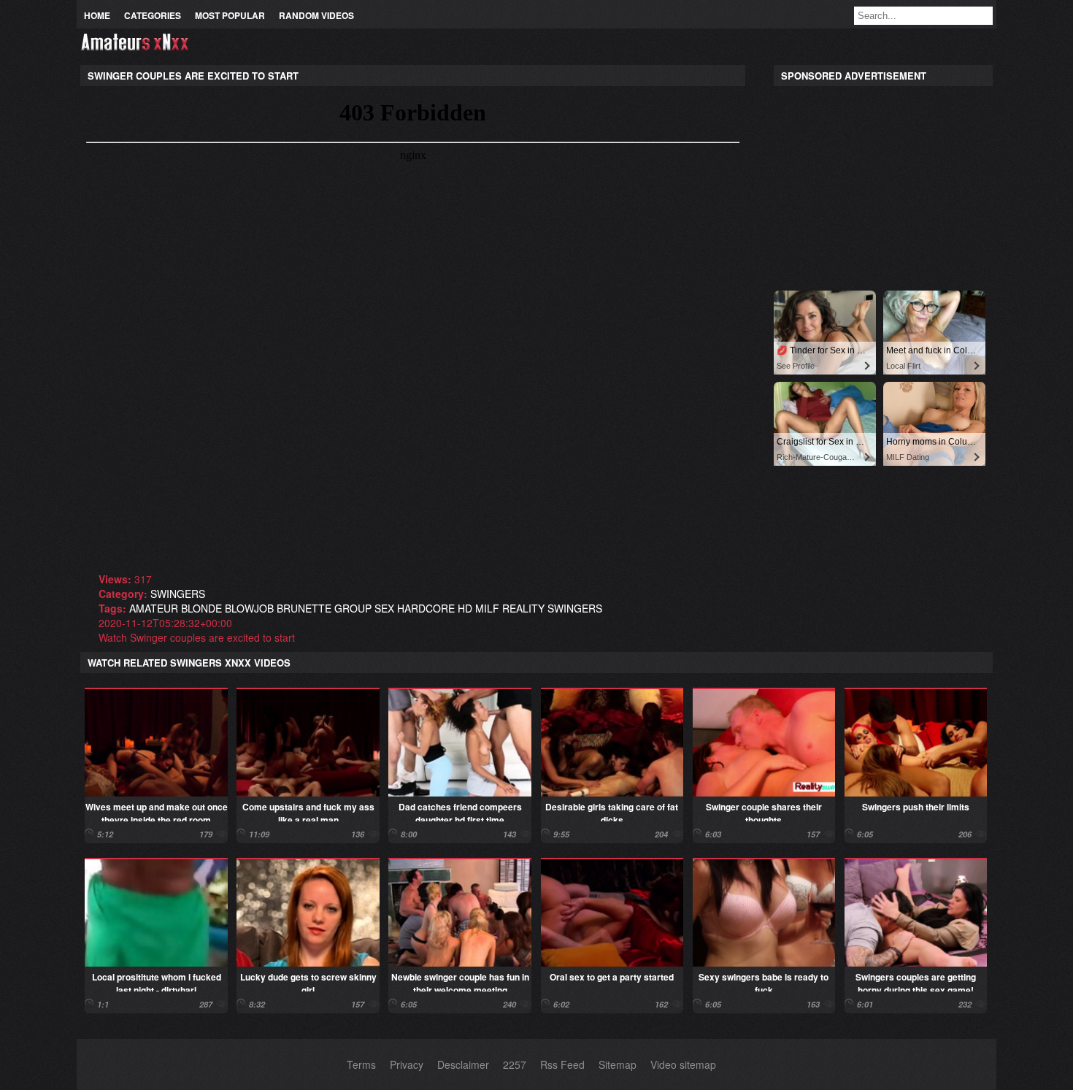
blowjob (249, 608)
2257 (514, 1064)
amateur (153, 608)
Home (97, 15)
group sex (364, 608)
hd (465, 608)
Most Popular (230, 15)
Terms (361, 1064)
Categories (152, 15)
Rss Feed (562, 1064)
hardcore (426, 608)
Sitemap (618, 1064)
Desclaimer (463, 1064)
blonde (201, 608)
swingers (177, 593)
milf (487, 608)
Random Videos (316, 15)
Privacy (406, 1064)
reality (523, 608)
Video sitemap (683, 1064)
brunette (304, 608)
